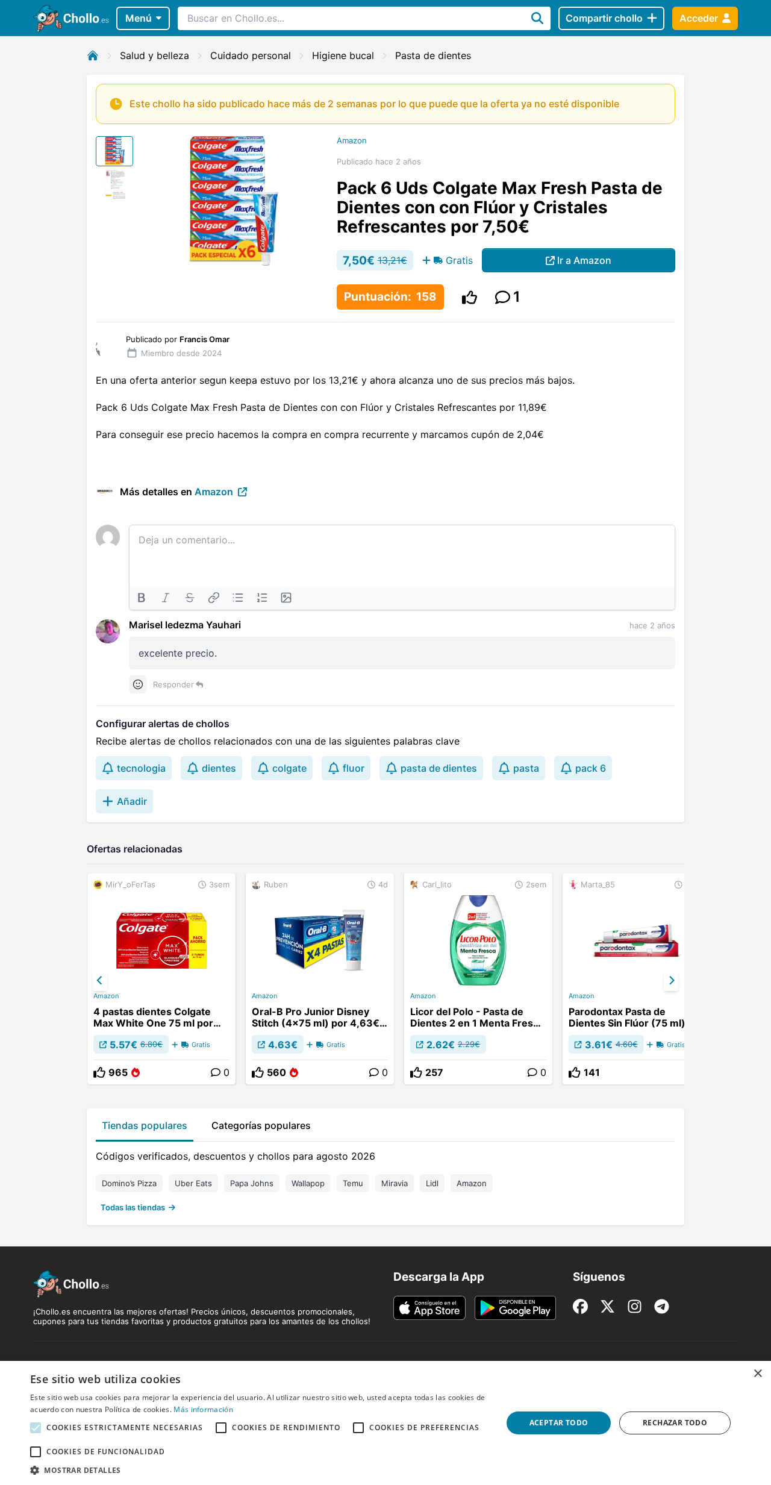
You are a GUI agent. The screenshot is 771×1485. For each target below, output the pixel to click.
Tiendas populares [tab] (144, 1125)
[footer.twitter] (607, 1306)
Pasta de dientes (433, 55)
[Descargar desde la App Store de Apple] (429, 1308)
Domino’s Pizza (129, 1183)
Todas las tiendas (133, 1207)
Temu (353, 1183)
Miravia (394, 1183)
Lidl (432, 1183)
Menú (138, 18)
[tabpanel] (385, 1179)
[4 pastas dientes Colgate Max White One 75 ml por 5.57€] (161, 979)
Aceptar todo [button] (558, 1423)
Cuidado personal (250, 55)
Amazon (352, 140)
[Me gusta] (469, 297)
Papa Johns (251, 1183)
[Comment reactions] (138, 684)
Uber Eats (193, 1183)
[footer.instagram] (634, 1306)
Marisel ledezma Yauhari (185, 625)
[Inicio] (93, 55)
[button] (259, 1470)
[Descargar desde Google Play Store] (515, 1308)
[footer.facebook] (580, 1306)
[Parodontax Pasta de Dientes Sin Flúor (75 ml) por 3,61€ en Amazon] (637, 979)
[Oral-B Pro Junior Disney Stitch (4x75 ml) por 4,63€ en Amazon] (320, 979)
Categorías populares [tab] (261, 1125)
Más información (203, 1409)
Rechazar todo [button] (675, 1423)
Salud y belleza (154, 55)
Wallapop (308, 1183)
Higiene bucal (343, 55)
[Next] (671, 981)
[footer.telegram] (661, 1306)
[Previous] (100, 981)
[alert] (385, 1423)
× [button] (757, 1373)
